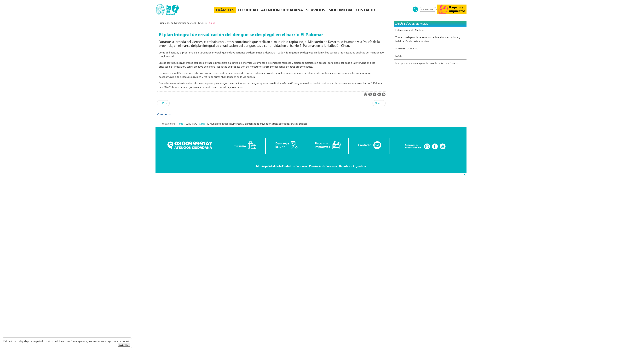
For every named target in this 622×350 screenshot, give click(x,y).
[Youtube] (442, 149)
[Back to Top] (464, 175)
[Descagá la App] (286, 149)
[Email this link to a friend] (379, 95)
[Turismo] (245, 149)
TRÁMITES (224, 10)
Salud (212, 22)
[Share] (374, 95)
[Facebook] (434, 149)
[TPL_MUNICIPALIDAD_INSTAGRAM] (365, 95)
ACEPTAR (124, 345)
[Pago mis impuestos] (451, 13)
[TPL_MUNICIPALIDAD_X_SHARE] (370, 95)
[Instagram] (427, 149)
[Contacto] (369, 149)
